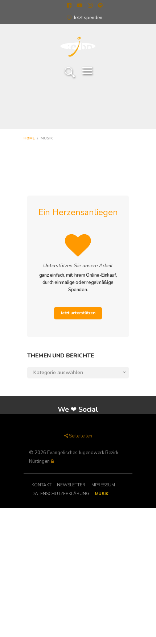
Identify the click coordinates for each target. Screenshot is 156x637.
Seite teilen (80, 436)
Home (29, 138)
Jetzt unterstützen (78, 313)
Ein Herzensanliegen (78, 212)
